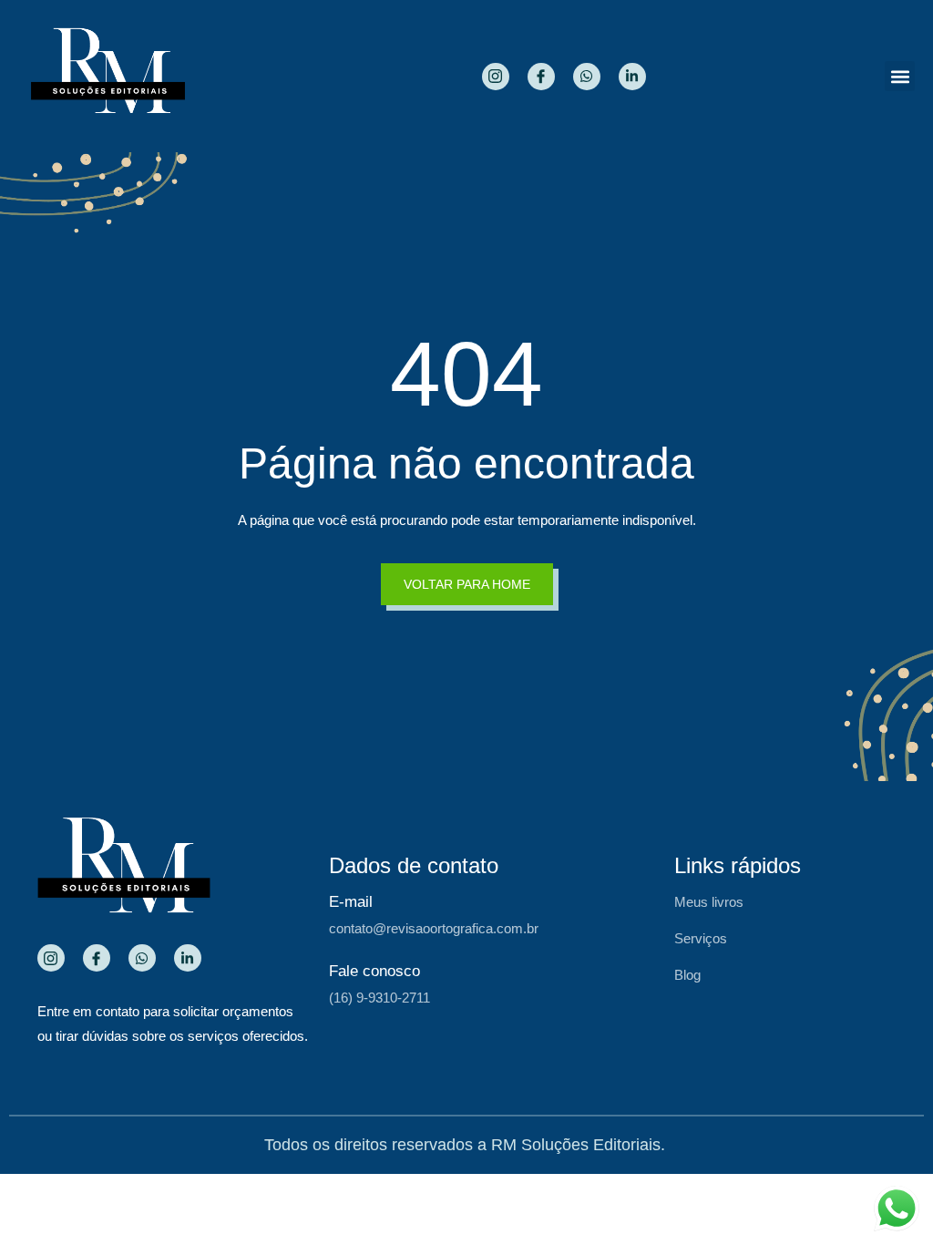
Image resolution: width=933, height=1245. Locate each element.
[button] (900, 76)
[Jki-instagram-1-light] (495, 76)
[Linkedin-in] (632, 76)
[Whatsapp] (586, 76)
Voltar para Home (467, 584)
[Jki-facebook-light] (541, 76)
